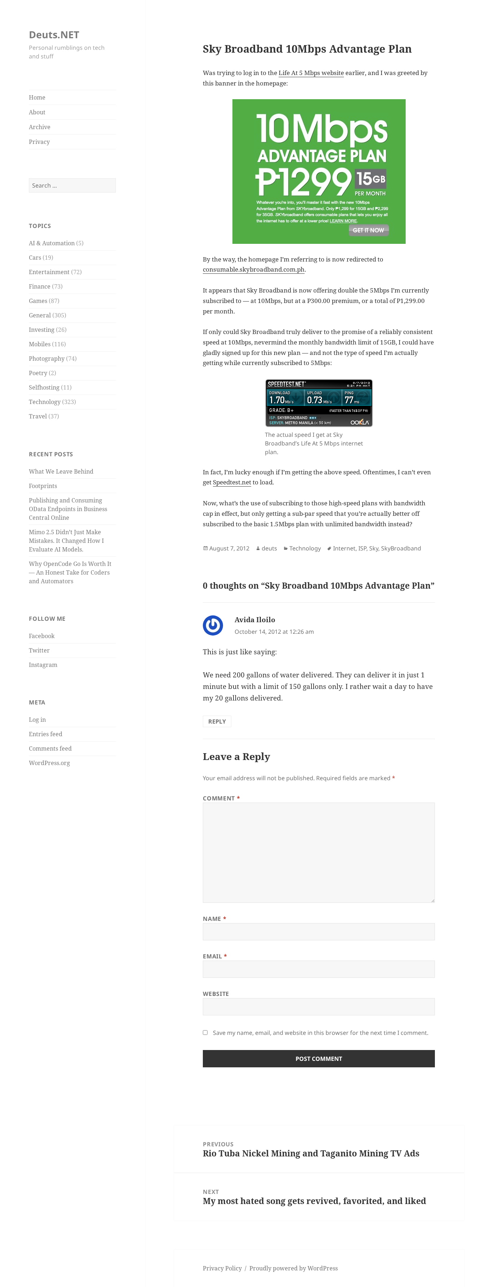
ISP (362, 548)
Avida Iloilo (255, 619)
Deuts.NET (54, 34)
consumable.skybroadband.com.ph (254, 269)
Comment (221, 798)
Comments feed (50, 748)
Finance (40, 286)
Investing (41, 330)
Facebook (41, 636)
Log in (37, 720)
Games (38, 301)
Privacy (39, 142)
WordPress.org (49, 763)
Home (37, 97)
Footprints (43, 486)
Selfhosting (44, 387)
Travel (38, 416)
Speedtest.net (232, 482)
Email (215, 956)
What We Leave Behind (61, 471)
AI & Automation (52, 243)
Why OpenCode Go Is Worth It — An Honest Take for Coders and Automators (70, 572)
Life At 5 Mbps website (311, 73)
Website (216, 994)
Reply (217, 721)
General (40, 315)
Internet (344, 548)
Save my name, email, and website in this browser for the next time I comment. (320, 1033)
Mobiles (40, 344)
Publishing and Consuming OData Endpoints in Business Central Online (68, 509)
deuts (269, 548)
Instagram (43, 665)
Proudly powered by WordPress (293, 1268)
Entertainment (49, 272)
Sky (373, 548)
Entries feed (45, 734)
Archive (40, 127)
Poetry (38, 373)
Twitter (39, 650)
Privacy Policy (222, 1268)
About (37, 112)
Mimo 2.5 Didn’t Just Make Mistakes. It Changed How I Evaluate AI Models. (66, 540)
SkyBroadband (401, 548)
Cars (35, 258)
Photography (47, 359)
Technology (45, 402)
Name (214, 919)
